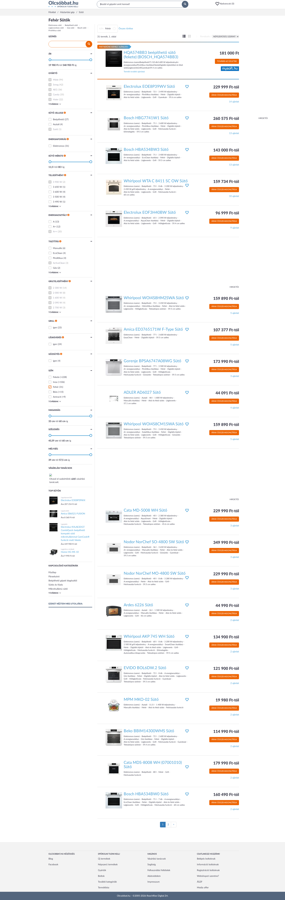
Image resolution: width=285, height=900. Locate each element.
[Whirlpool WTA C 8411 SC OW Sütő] (114, 187)
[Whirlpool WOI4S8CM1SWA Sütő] (114, 430)
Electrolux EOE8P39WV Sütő (149, 87)
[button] (226, 4)
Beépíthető (58, 119)
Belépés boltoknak (206, 859)
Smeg (56, 85)
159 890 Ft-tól (226, 299)
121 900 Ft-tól (226, 669)
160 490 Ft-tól (226, 795)
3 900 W (57, 182)
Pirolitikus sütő (54, 30)
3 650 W (57, 187)
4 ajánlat (234, 408)
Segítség (151, 864)
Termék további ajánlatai (134, 72)
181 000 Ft (229, 53)
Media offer (203, 887)
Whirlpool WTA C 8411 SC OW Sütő (156, 181)
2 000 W (57, 293)
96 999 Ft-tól (227, 213)
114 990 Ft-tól (226, 732)
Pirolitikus (58, 258)
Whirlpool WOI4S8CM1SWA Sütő (154, 424)
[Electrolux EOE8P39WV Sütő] (114, 92)
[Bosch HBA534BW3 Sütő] (114, 155)
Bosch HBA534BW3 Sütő (146, 150)
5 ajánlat (234, 313)
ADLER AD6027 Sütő (142, 393)
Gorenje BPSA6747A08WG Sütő (152, 361)
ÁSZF (199, 882)
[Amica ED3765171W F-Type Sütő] (114, 335)
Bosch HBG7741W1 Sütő (146, 118)
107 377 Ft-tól (226, 330)
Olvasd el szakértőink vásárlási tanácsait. (67, 480)
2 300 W (57, 288)
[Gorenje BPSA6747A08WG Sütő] (114, 367)
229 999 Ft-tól (226, 87)
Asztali (56, 124)
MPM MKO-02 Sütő (141, 700)
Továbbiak (53, 104)
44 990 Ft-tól (227, 606)
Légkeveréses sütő (56, 28)
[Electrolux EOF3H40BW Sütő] (114, 219)
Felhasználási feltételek (158, 870)
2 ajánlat (234, 620)
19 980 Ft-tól (227, 700)
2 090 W (57, 303)
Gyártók (102, 870)
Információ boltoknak (208, 864)
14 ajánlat (234, 102)
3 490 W (57, 202)
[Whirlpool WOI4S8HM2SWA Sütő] (114, 304)
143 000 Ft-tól (226, 150)
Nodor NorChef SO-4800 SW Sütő (154, 542)
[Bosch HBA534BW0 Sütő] (114, 800)
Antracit (57, 397)
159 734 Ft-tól (226, 182)
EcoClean (57, 253)
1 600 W (57, 298)
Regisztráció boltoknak (208, 870)
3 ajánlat (234, 376)
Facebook (53, 864)
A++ (55, 232)
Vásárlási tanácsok (156, 859)
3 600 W (57, 192)
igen (55, 328)
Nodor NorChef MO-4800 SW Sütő (155, 573)
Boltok (101, 876)
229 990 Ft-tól (226, 511)
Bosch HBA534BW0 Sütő (146, 794)
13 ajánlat (234, 133)
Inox (55, 382)
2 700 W (57, 308)
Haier (55, 99)
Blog (50, 859)
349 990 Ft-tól (226, 543)
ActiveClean (59, 263)
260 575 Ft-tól (226, 119)
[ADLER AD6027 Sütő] (114, 398)
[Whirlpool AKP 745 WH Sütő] (114, 642)
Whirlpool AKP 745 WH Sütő (149, 637)
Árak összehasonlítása (224, 95)
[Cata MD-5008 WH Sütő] (114, 516)
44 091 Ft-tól (227, 393)
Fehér (56, 387)
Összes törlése (126, 28)
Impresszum (153, 882)
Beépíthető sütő (71, 25)
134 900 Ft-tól (226, 637)
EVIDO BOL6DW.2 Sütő (145, 668)
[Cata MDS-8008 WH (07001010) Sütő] (114, 768)
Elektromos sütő (55, 25)
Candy (56, 95)
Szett (55, 129)
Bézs (55, 392)
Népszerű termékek (108, 864)
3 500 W (57, 197)
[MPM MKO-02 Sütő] (114, 705)
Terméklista (103, 887)
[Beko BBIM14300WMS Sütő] (114, 737)
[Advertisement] (254, 67)
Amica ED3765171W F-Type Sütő (153, 329)
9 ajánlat (234, 228)
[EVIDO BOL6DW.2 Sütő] (114, 674)
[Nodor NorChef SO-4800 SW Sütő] (114, 548)
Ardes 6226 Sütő (138, 605)
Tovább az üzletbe (227, 61)
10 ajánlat (234, 196)
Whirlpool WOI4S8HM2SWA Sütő (154, 298)
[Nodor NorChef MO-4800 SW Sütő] (114, 579)
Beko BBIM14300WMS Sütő (149, 731)
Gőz (55, 268)
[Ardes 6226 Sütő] (114, 611)
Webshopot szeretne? (208, 876)
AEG (55, 90)
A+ (54, 227)
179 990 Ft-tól (226, 763)
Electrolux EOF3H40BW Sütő (150, 213)
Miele (55, 80)
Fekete (56, 377)
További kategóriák (107, 882)
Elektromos (58, 146)
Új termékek (104, 859)
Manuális (57, 248)
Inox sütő (70, 28)
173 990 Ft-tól (226, 362)
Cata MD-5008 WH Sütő (145, 510)
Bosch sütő (82, 28)
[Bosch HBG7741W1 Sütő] (114, 124)
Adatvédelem (154, 876)
